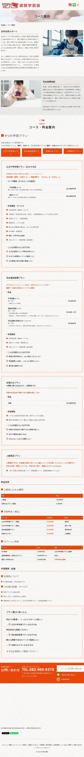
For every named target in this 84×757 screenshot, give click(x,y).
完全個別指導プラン (31, 152)
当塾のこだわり (33, 745)
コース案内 (22, 745)
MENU (78, 5)
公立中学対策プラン (10, 152)
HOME (3, 25)
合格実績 (56, 745)
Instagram (65, 679)
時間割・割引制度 (46, 745)
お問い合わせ (77, 745)
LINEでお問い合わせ (68, 675)
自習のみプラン (52, 151)
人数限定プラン (73, 151)
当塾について (13, 745)
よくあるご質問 (66, 745)
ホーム (4, 745)
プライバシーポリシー (43, 748)
